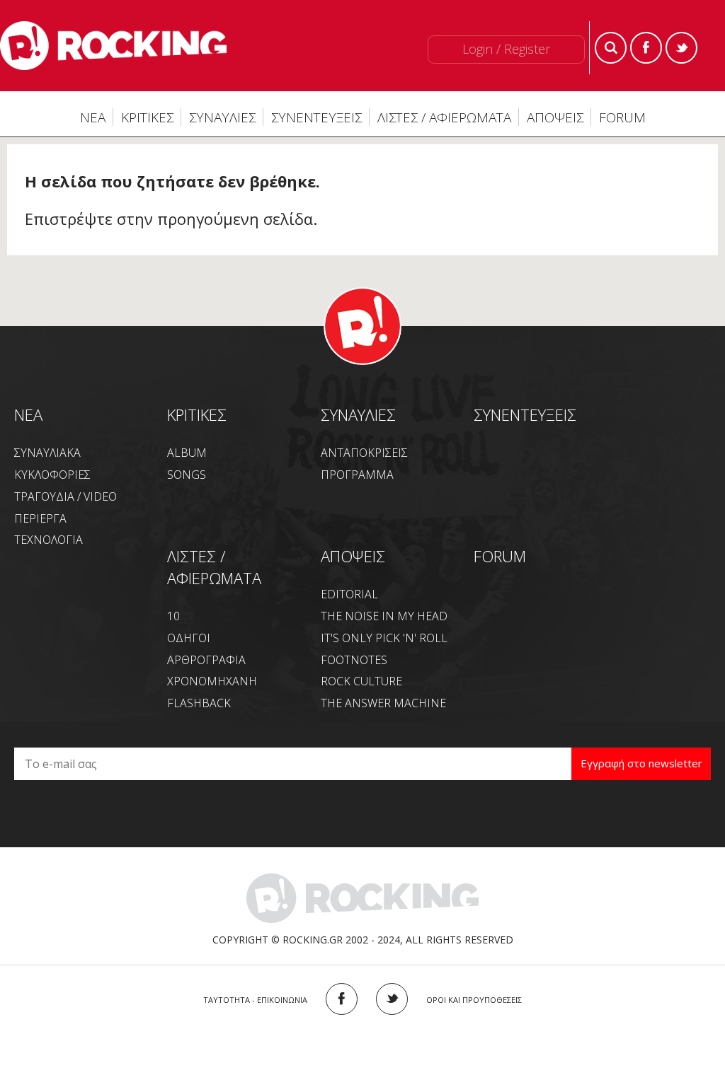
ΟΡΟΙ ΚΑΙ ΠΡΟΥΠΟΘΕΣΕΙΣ (474, 999)
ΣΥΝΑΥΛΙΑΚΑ (47, 452)
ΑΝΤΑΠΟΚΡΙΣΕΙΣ (364, 452)
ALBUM (187, 452)
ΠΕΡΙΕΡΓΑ (40, 518)
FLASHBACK (199, 703)
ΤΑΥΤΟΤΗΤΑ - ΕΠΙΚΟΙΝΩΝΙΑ (255, 999)
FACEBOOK (342, 999)
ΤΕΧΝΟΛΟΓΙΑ (48, 539)
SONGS (186, 474)
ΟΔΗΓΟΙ (188, 638)
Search (611, 48)
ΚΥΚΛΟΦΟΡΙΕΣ (52, 474)
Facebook (646, 48)
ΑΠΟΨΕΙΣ (555, 117)
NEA (28, 414)
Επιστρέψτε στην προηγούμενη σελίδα (169, 218)
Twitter (681, 48)
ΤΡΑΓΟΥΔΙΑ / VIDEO (65, 496)
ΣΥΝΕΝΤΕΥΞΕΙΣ (316, 117)
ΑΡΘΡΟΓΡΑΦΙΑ (206, 660)
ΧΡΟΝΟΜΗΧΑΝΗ (212, 681)
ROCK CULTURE (361, 681)
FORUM (622, 117)
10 (173, 616)
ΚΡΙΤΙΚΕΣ (147, 117)
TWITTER (392, 999)
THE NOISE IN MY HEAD (384, 616)
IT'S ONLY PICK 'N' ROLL (384, 638)
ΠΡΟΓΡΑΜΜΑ (357, 474)
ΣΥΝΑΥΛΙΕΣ (222, 117)
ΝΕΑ (92, 117)
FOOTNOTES (354, 660)
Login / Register (506, 48)
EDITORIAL (349, 594)
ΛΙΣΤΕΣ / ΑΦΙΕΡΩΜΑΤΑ (444, 117)
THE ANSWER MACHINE (383, 703)
